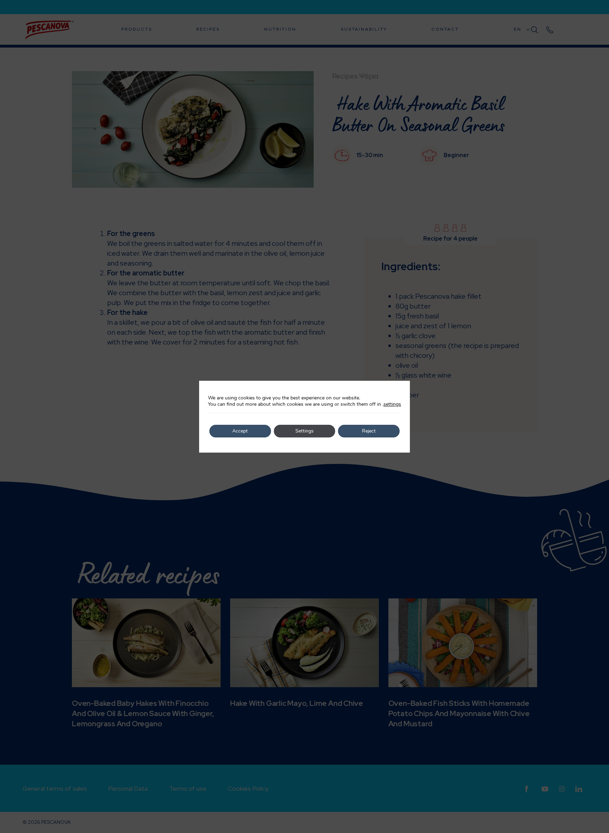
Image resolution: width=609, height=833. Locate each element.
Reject (369, 431)
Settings (304, 431)
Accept (240, 431)
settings (392, 404)
